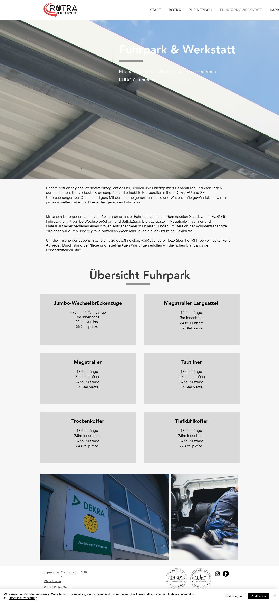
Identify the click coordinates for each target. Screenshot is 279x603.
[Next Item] (231, 517)
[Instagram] (217, 574)
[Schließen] (274, 596)
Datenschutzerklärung (23, 598)
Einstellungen (233, 596)
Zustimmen (258, 596)
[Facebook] (226, 574)
